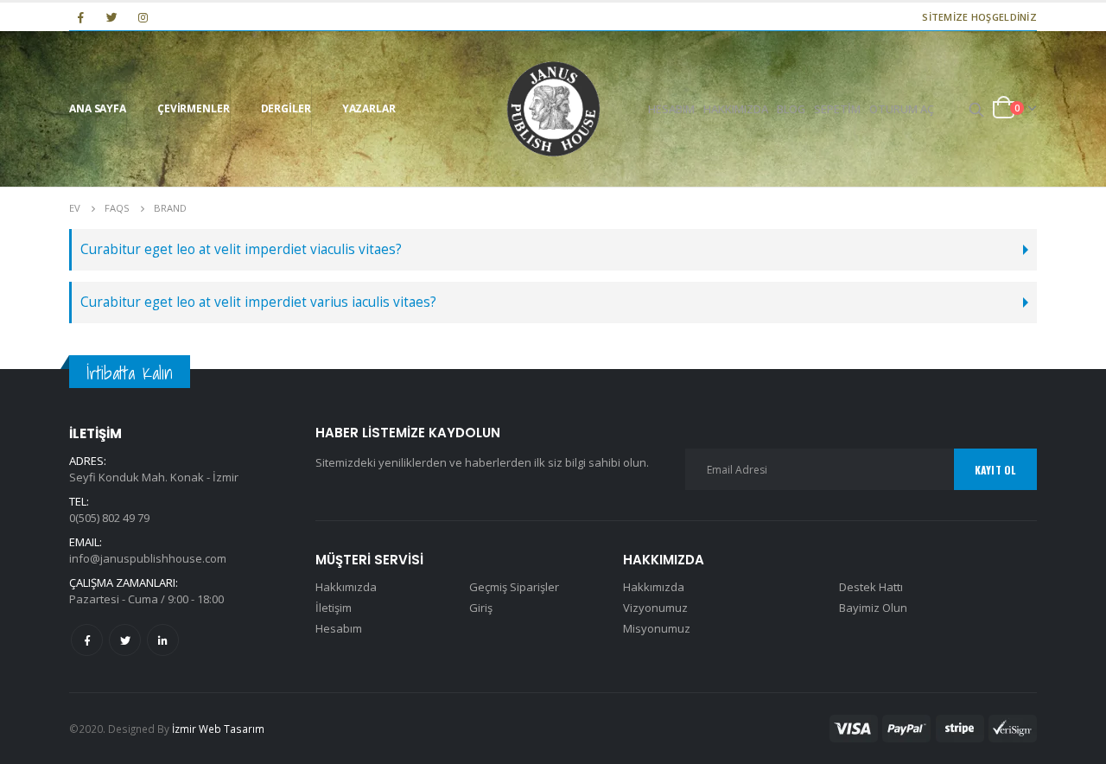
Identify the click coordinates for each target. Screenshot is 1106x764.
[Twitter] (111, 17)
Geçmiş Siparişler (514, 587)
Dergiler (286, 108)
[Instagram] (143, 17)
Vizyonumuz (655, 607)
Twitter (125, 640)
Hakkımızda (735, 109)
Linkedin (163, 640)
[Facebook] (80, 17)
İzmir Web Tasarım (218, 728)
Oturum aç (901, 109)
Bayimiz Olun (873, 607)
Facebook (87, 640)
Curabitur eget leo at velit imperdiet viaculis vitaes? (241, 249)
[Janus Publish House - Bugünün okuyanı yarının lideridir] (553, 109)
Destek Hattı (871, 587)
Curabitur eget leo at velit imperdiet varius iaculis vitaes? (258, 302)
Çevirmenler (193, 108)
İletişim (333, 607)
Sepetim (837, 109)
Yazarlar (369, 108)
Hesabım (671, 109)
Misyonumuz (656, 628)
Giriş (481, 607)
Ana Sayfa (97, 108)
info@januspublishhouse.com (147, 558)
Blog (791, 109)
